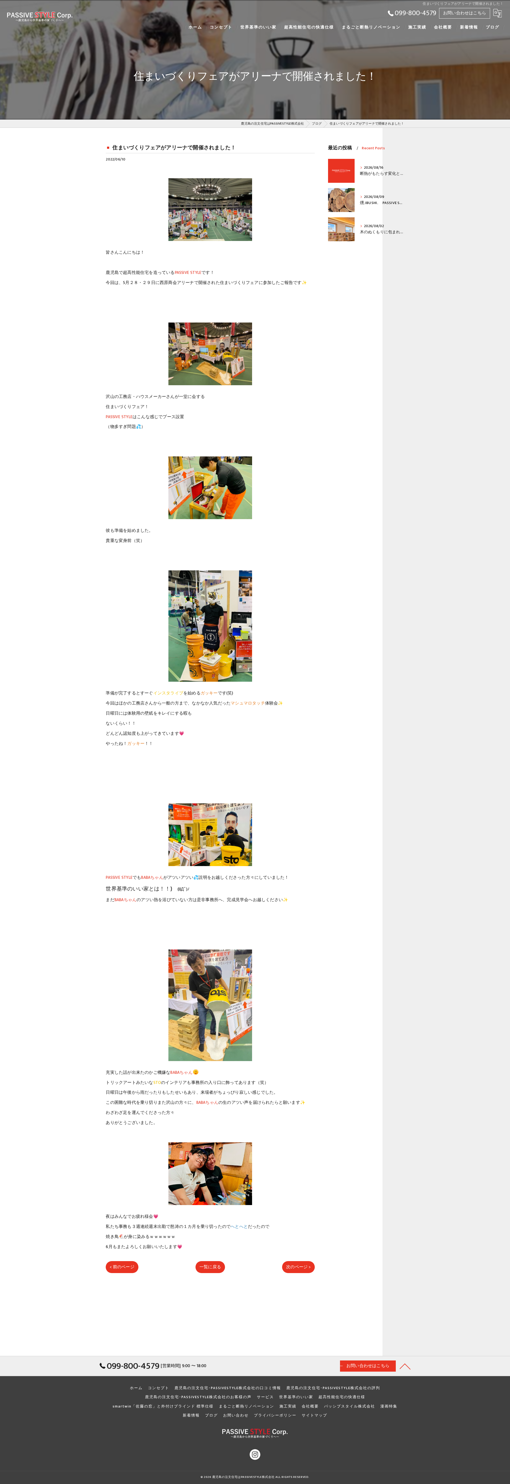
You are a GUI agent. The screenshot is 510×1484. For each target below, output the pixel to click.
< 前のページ (122, 1266)
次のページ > (298, 1266)
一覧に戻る (210, 1266)
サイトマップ (314, 1415)
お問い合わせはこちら (464, 13)
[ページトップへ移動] (405, 1366)
